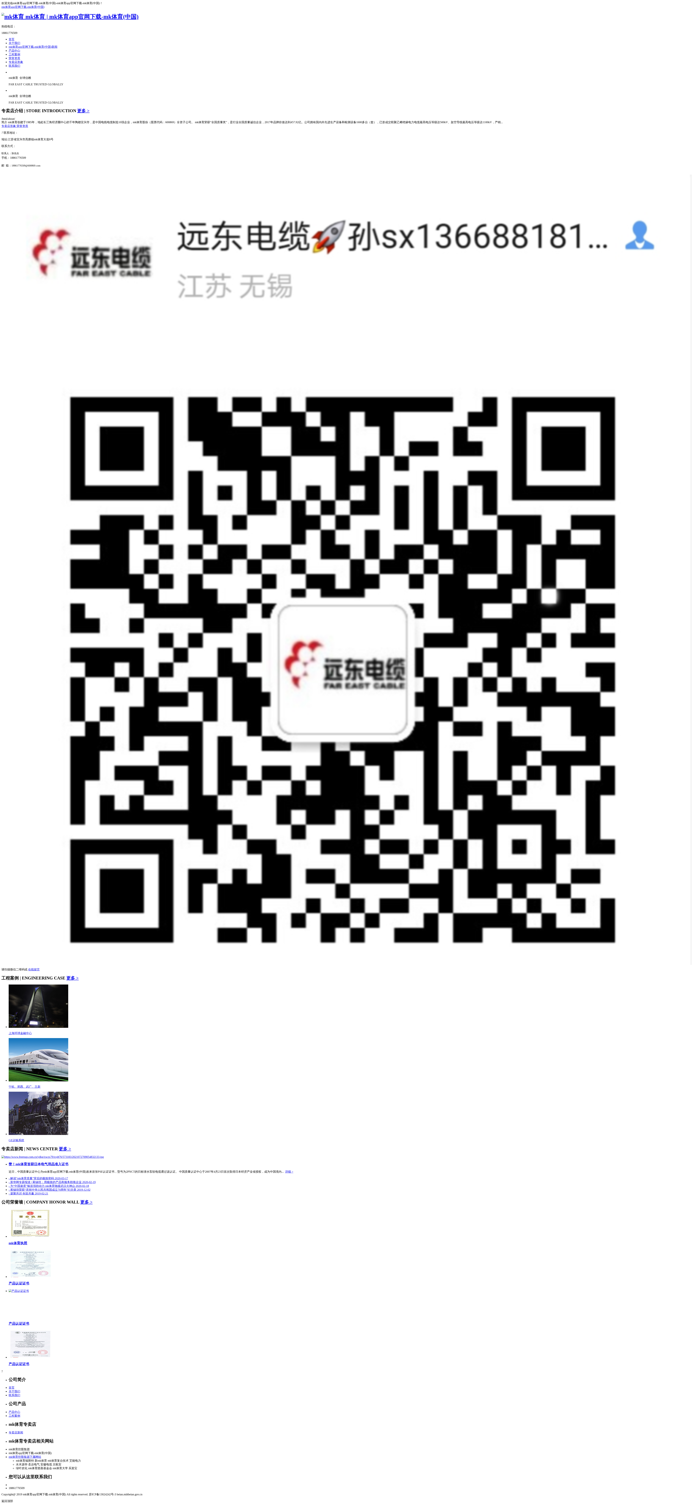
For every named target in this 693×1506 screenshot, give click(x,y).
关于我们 (14, 43)
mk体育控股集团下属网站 (25, 1456)
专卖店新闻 (16, 1432)
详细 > (289, 1171)
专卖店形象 (16, 61)
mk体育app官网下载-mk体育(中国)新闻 (33, 46)
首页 (11, 39)
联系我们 (14, 65)
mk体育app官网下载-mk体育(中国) (22, 6)
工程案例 (14, 54)
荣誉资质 (14, 58)
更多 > (83, 110)
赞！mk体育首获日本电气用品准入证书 (38, 1164)
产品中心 (14, 50)
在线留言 (34, 969)
